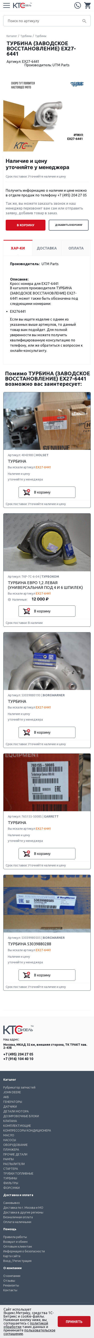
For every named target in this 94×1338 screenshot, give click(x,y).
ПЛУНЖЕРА (11, 1149)
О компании (11, 1276)
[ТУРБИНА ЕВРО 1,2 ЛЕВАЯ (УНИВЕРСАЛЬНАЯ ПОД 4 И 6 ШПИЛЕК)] (47, 543)
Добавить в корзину (68, 225)
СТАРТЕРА (10, 1168)
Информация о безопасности (24, 1251)
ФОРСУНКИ (11, 1188)
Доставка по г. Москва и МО (23, 1207)
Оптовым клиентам (17, 1246)
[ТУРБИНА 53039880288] (47, 904)
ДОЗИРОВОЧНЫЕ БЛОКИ (21, 1116)
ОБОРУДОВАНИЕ (15, 1145)
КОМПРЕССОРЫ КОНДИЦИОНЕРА (27, 1130)
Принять (74, 1322)
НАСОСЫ (9, 1140)
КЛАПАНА (10, 1121)
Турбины (26, 36)
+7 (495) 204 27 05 (77, 5)
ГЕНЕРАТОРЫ (12, 1102)
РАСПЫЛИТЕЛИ (14, 1164)
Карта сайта (11, 1256)
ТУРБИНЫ (10, 1178)
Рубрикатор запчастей (19, 1087)
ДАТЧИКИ (10, 1106)
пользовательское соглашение (29, 1332)
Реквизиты (11, 1285)
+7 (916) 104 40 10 (18, 1058)
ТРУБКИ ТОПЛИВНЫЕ (18, 1173)
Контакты (10, 1290)
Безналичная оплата (18, 1217)
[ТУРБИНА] (47, 421)
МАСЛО (8, 1135)
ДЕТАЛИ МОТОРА (16, 1111)
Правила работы (15, 1237)
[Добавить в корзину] (26, 492)
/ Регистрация (21, 1261)
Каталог (12, 36)
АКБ (6, 1097)
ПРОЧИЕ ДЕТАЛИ (15, 1154)
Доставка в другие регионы (23, 1212)
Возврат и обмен (15, 1241)
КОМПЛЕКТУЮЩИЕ (17, 1125)
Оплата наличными (17, 1222)
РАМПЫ (8, 1159)
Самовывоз (11, 1203)
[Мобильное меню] (6, 5)
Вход (7, 1261)
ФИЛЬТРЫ (10, 1183)
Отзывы (9, 1280)
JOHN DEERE (12, 1092)
